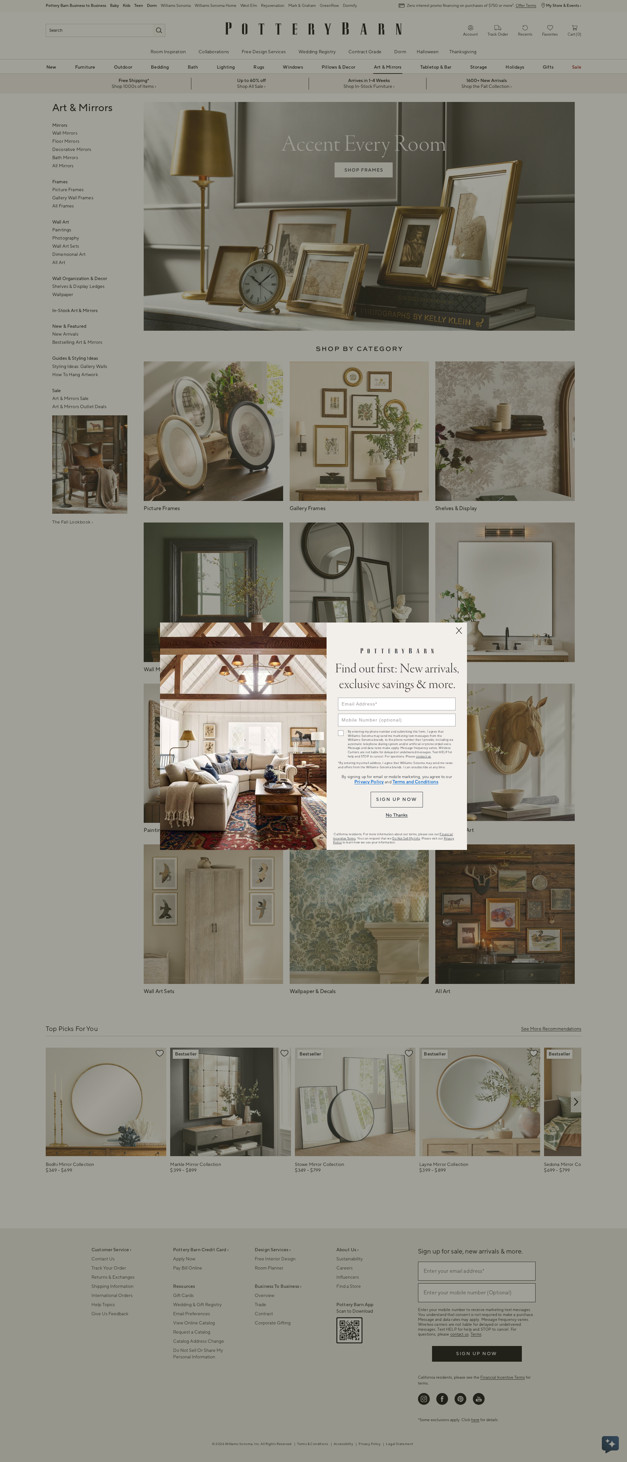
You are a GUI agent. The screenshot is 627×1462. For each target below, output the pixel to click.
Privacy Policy (369, 782)
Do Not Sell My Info (406, 838)
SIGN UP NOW (396, 800)
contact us (423, 756)
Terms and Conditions (415, 782)
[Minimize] (459, 630)
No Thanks (397, 815)
